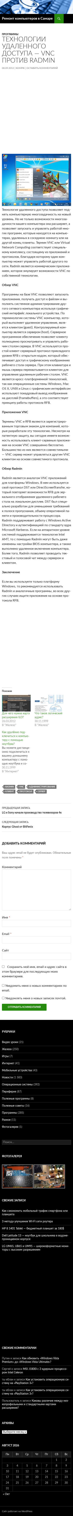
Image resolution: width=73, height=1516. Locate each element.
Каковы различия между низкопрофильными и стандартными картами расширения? (35, 1404)
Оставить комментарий (42, 68)
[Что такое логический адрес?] (49, 703)
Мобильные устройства (17, 1070)
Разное (6, 1120)
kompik (20, 68)
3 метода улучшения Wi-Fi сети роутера (27, 1221)
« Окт (6, 1494)
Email (6, 934)
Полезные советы (13, 1105)
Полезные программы (16, 1098)
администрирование (42, 787)
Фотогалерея (10, 1127)
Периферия (9, 1091)
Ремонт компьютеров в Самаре (27, 18)
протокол (25, 791)
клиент (9, 791)
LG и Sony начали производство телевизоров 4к (32, 810)
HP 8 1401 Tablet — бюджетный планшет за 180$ (33, 1228)
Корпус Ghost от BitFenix (17, 824)
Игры (5, 1056)
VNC (21, 787)
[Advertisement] (36, 115)
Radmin (9, 787)
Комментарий (12, 867)
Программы (10, 34)
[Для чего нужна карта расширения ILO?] (16, 703)
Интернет (8, 1063)
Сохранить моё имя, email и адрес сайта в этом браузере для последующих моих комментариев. (34, 971)
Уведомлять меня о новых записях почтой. (35, 998)
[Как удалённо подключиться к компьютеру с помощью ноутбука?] (18, 751)
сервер (41, 791)
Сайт (5, 950)
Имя (6, 917)
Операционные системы (17, 1084)
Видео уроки (10, 1042)
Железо (7, 1049)
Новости (7, 1077)
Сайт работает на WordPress (17, 1511)
